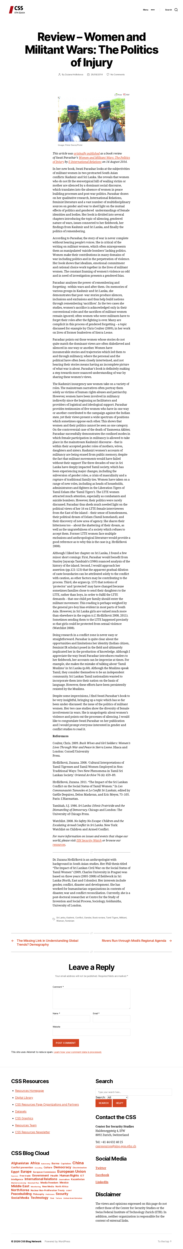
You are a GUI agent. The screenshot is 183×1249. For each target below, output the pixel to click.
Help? (119, 1103)
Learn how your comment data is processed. (78, 1052)
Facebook (102, 1175)
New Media (48, 1186)
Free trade (25, 1176)
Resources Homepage (29, 1090)
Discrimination (80, 1167)
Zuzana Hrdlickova (74, 74)
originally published (87, 153)
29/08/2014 (97, 74)
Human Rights (69, 1175)
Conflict (79, 917)
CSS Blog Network (30, 1241)
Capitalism (66, 1163)
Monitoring (36, 1187)
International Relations (41, 1179)
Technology (39, 1198)
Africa (35, 1163)
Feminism (69, 920)
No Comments (118, 74)
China (78, 1163)
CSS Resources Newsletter (32, 1132)
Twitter (101, 1168)
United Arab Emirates (72, 1198)
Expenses (14, 1176)
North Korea (20, 1190)
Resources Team (26, 1125)
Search (104, 1103)
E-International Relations (85, 162)
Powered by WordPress (57, 1241)
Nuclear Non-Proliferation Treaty (48, 1190)
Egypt (15, 1171)
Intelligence (17, 1179)
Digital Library (24, 1097)
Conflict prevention (22, 1167)
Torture (59, 1198)
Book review (99, 917)
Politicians (50, 1194)
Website (56, 1026)
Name (56, 1013)
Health (54, 1175)
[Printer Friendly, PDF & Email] (122, 94)
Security (62, 1194)
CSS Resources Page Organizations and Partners (47, 1104)
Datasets (21, 1111)
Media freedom (49, 1182)
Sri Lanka (60, 917)
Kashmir (70, 917)
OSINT (69, 1190)
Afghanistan (20, 1163)
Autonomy (45, 1164)
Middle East (20, 1186)
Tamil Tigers (112, 917)
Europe (26, 1172)
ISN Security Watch (89, 840)
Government (40, 1175)
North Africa (61, 1186)
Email (96, 1013)
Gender (87, 917)
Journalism (64, 1179)
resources (59, 845)
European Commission (44, 1172)
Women (60, 920)
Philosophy (38, 1194)
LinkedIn (102, 1182)
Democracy (62, 1167)
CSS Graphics (24, 1118)
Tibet (52, 1198)
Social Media (20, 1197)
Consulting (38, 1168)
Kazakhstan (78, 1179)
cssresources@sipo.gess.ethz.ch (116, 1146)
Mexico (64, 1182)
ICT (82, 1175)
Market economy (18, 1183)
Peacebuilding (21, 1194)
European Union (71, 1171)
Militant (123, 917)
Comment (58, 987)
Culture (48, 1167)
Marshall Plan (33, 1183)
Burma (55, 1163)
